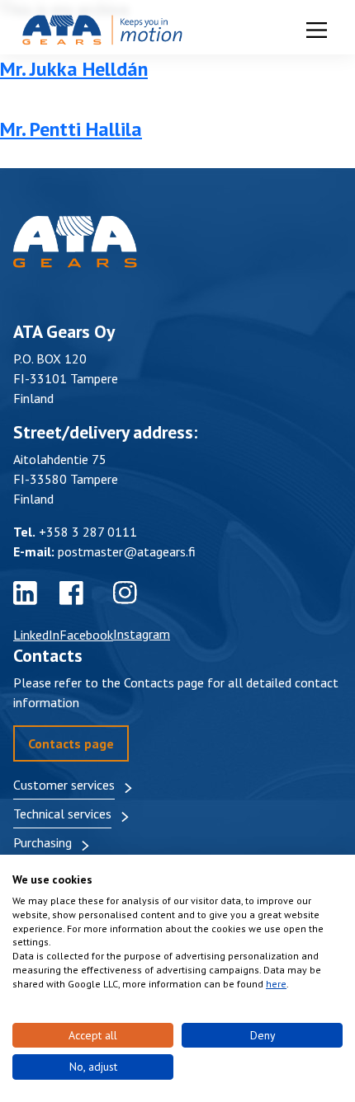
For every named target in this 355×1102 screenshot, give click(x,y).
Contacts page (71, 743)
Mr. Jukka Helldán (74, 69)
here (276, 984)
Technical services (62, 813)
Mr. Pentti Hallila (71, 129)
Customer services (64, 784)
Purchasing (42, 842)
